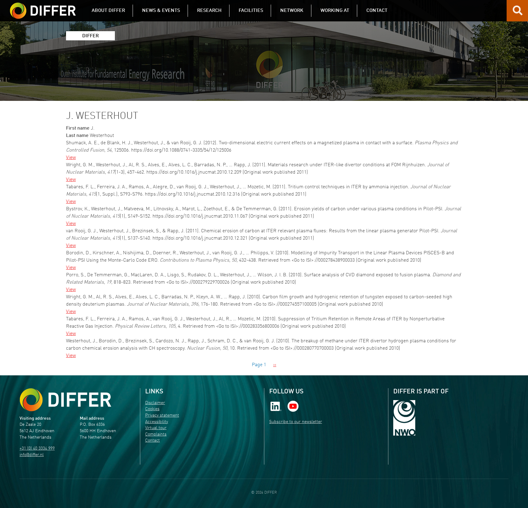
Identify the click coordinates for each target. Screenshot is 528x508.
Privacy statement (162, 416)
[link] (275, 406)
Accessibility (156, 422)
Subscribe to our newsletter (295, 422)
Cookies (152, 409)
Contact (152, 441)
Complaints (156, 434)
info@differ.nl (32, 455)
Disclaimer (155, 403)
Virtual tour (156, 428)
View (71, 157)
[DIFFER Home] (43, 7)
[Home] (65, 400)
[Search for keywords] (517, 12)
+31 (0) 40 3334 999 (37, 449)
